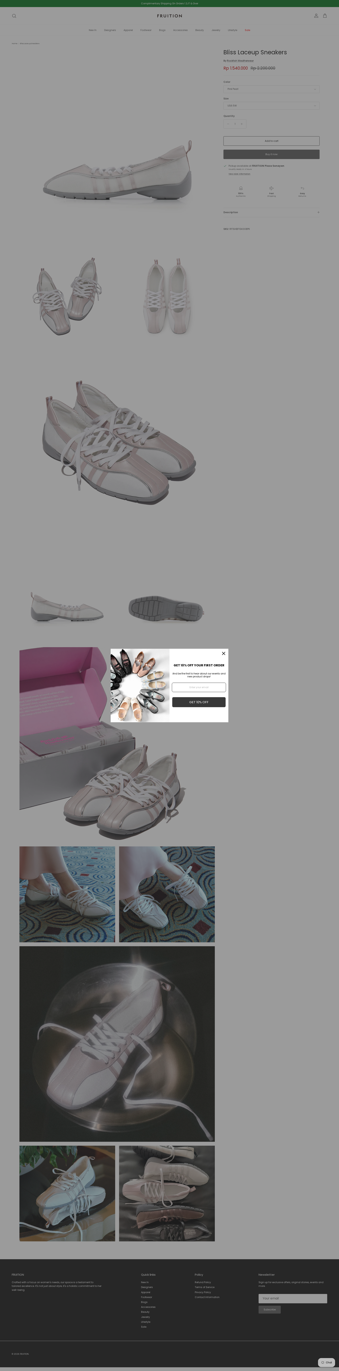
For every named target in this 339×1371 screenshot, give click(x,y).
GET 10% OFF (199, 702)
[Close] (223, 653)
